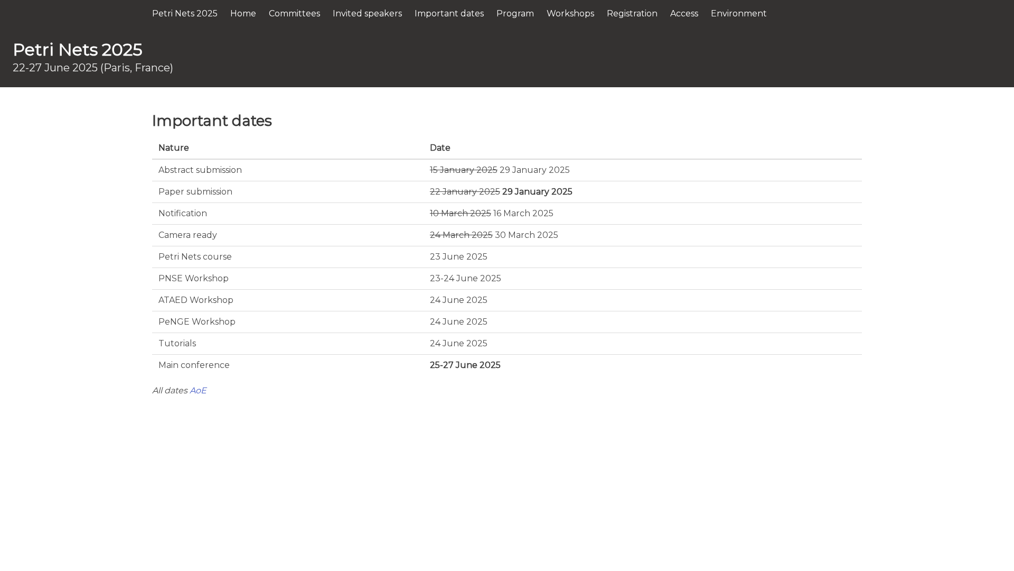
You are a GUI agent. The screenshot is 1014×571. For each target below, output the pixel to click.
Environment (739, 13)
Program (515, 13)
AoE (198, 390)
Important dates (449, 13)
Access (684, 13)
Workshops (570, 13)
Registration (632, 13)
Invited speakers (367, 13)
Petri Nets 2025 (185, 13)
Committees (294, 13)
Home (243, 13)
